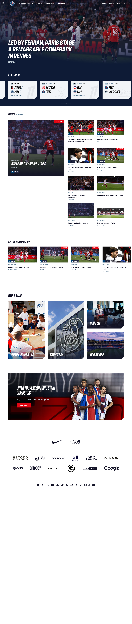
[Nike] (57, 442)
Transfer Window (26, 3)
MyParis (61, 3)
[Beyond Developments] (20, 458)
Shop (118, 3)
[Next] (121, 89)
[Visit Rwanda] (91, 458)
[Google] (111, 468)
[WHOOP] (111, 458)
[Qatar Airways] (75, 442)
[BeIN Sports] (90, 468)
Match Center (16, 95)
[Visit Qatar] (40, 458)
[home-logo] (12, 3)
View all (21, 115)
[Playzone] (24, 405)
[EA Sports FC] (71, 468)
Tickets (111, 3)
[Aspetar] (53, 468)
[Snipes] (35, 468)
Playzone (50, 3)
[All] (75, 458)
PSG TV (40, 3)
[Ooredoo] (58, 458)
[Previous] (10, 89)
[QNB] (18, 468)
